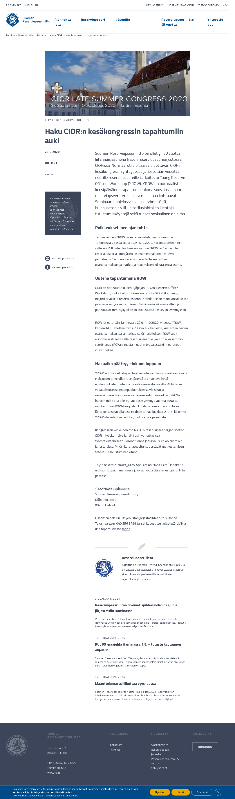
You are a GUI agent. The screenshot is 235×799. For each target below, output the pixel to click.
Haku (226, 5)
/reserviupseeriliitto (63, 258)
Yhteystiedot (159, 768)
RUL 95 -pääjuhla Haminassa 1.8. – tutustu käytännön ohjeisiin (138, 647)
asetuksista (72, 795)
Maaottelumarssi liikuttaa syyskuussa (125, 683)
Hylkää (180, 792)
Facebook (115, 749)
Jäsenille (123, 19)
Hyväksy (159, 792)
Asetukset (202, 792)
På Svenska (13, 5)
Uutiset (41, 35)
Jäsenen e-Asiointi (181, 5)
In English (31, 5)
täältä (126, 528)
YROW (49, 174)
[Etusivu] (28, 20)
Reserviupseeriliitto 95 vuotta (165, 761)
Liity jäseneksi (154, 5)
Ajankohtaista (26, 35)
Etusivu (10, 35)
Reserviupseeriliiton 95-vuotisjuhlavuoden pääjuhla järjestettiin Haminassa (136, 608)
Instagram (115, 745)
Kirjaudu (205, 747)
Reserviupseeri (93, 19)
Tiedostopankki (209, 5)
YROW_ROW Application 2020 (138, 464)
